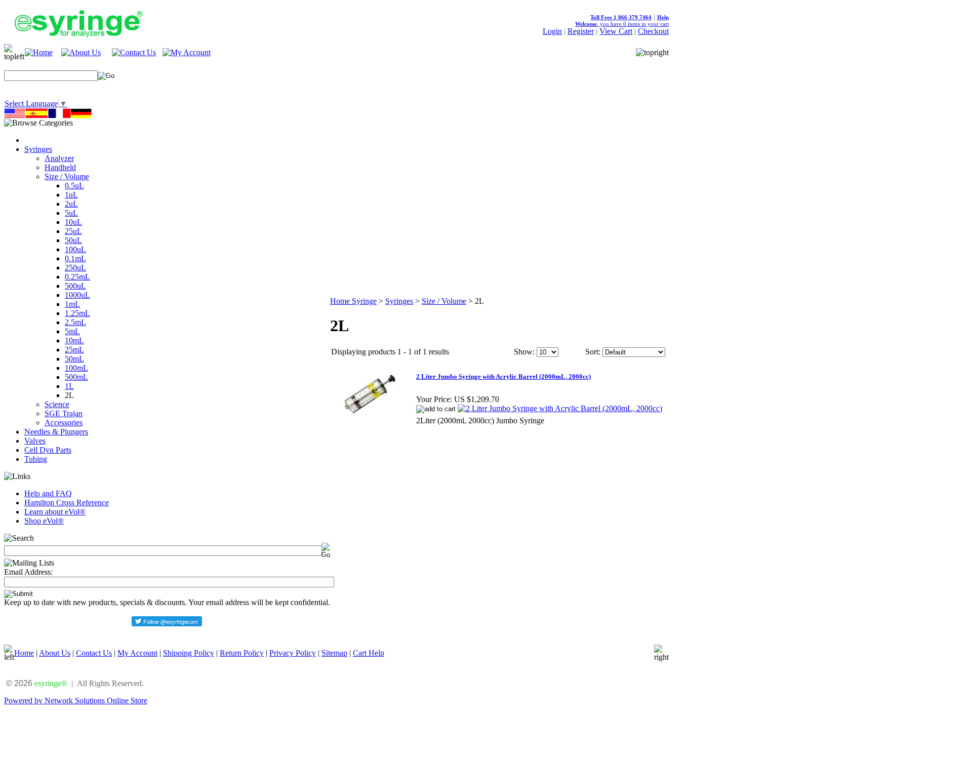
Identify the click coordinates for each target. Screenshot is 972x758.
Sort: (592, 351)
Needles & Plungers (56, 431)
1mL (72, 304)
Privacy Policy (292, 653)
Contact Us (94, 653)
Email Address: (28, 572)
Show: (524, 351)
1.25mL (77, 313)
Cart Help (368, 653)
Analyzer (59, 158)
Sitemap (334, 653)
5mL (72, 331)
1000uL (77, 295)
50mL (74, 358)
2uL (71, 204)
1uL (71, 194)
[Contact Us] (134, 52)
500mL (76, 377)
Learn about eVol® (55, 511)
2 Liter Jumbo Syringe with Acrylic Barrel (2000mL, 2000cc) (503, 376)
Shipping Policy (188, 653)
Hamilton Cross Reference (66, 502)
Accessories (64, 422)
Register (581, 31)
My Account (137, 653)
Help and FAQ (48, 493)
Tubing (35, 459)
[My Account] (187, 52)
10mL (74, 340)
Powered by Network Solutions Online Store (75, 700)
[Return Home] (39, 52)
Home (24, 653)
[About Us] (81, 52)
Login (552, 31)
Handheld (60, 167)
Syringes (38, 149)
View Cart (615, 31)
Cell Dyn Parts (47, 450)
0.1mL (75, 258)
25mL (74, 349)
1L (69, 386)
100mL (76, 368)
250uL (75, 267)
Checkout (653, 31)
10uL (73, 222)
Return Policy (242, 653)
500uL (75, 286)
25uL (73, 231)
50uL (73, 240)
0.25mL (77, 276)
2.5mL (75, 322)
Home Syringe (353, 301)
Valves (35, 440)
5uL (71, 213)
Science (57, 404)
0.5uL (74, 185)
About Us (54, 653)
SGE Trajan (64, 413)
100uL (75, 249)
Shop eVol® (44, 520)
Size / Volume (67, 176)
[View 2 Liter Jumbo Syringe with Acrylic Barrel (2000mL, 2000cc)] (560, 408)
